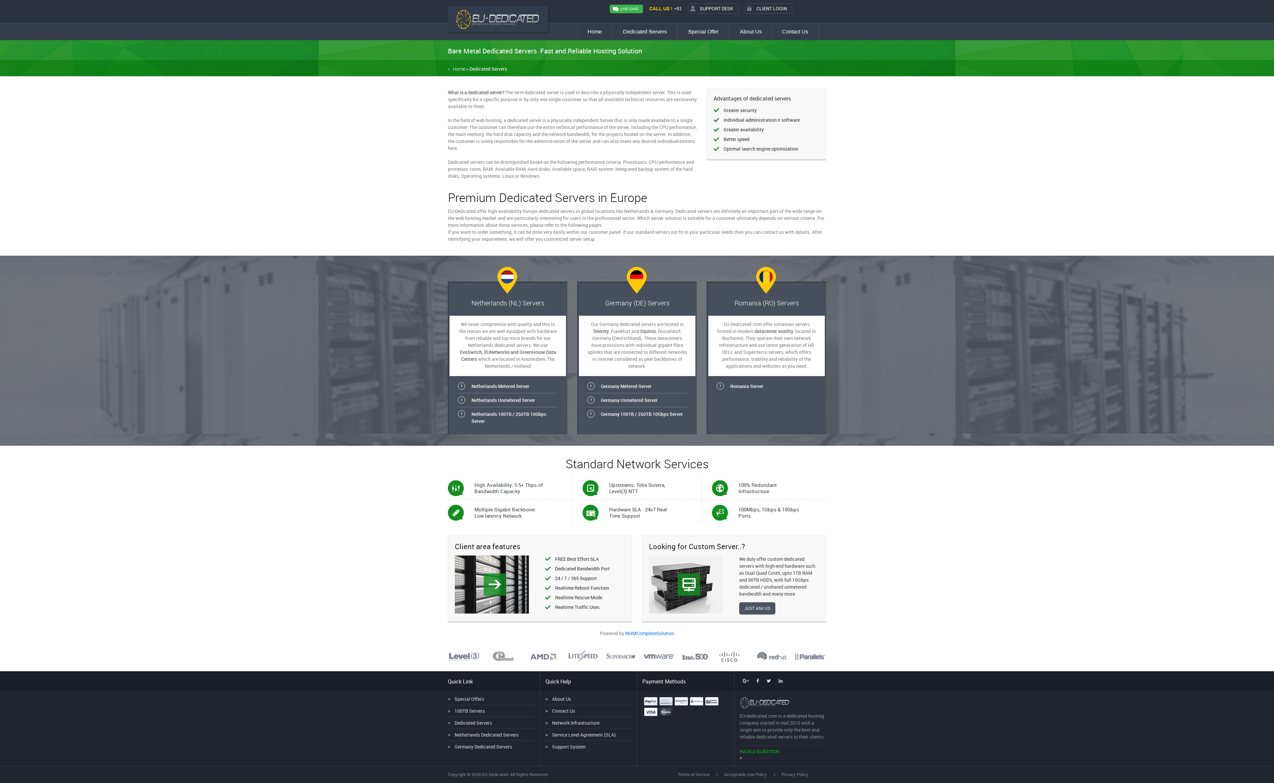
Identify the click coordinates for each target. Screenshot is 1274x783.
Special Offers (469, 699)
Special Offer (703, 31)
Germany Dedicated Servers (483, 747)
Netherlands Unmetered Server (503, 400)
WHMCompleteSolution (649, 633)
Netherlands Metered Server (500, 386)
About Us (751, 31)
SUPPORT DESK (716, 8)
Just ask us (757, 608)
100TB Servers (470, 711)
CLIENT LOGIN (771, 8)
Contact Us (795, 31)
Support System (569, 747)
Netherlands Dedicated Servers (487, 735)
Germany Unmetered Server (629, 400)
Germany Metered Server (626, 386)
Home (595, 31)
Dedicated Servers (645, 31)
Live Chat (629, 9)
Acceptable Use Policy (745, 774)
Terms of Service (694, 774)
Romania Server (746, 386)
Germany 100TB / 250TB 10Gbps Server (642, 414)
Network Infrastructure (576, 723)
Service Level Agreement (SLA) (584, 735)
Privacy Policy (795, 774)
